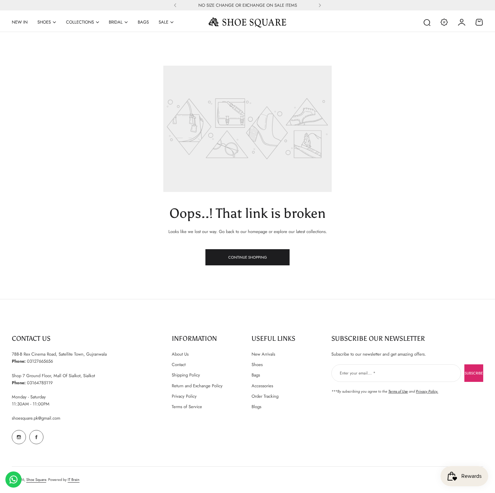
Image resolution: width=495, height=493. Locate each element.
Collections (80, 22)
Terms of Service (187, 406)
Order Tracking (265, 396)
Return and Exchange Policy (197, 386)
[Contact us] (13, 479)
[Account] (461, 22)
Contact (179, 364)
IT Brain (73, 479)
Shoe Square (36, 479)
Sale (163, 22)
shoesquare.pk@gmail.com (36, 418)
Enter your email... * (357, 373)
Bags (256, 375)
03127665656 (40, 361)
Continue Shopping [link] (247, 257)
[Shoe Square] (247, 22)
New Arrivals (263, 354)
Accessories (262, 386)
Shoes (44, 22)
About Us (180, 354)
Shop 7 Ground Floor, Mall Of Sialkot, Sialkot (53, 375)
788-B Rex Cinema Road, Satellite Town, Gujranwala (59, 354)
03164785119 (40, 383)
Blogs (256, 406)
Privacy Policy (184, 396)
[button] (175, 5)
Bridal (116, 22)
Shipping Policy (186, 375)
